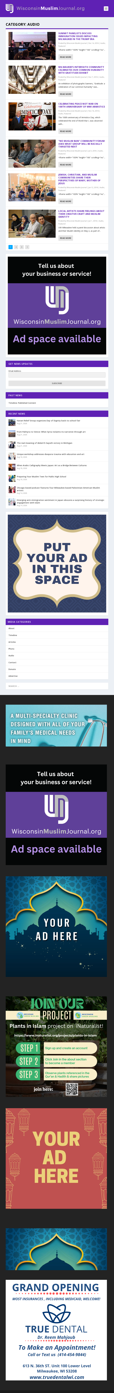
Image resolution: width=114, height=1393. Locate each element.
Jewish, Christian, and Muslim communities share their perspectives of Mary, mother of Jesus (79, 179)
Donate (12, 669)
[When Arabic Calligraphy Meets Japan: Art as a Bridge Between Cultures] (11, 467)
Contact (12, 662)
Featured (61, 46)
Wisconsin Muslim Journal (77, 43)
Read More (65, 57)
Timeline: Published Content (22, 403)
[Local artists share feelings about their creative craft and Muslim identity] (32, 224)
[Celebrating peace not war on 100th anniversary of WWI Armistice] (32, 116)
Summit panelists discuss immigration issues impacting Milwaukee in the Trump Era (78, 36)
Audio (102, 43)
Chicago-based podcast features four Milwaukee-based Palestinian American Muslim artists (58, 489)
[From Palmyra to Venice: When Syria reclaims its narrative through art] (11, 433)
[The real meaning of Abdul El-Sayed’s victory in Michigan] (11, 444)
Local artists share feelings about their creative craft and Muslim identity (81, 214)
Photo (11, 648)
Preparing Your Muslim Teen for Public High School (41, 476)
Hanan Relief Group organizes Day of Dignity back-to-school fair (48, 420)
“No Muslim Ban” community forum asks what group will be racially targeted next (81, 143)
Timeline (12, 635)
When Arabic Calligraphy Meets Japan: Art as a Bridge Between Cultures (52, 465)
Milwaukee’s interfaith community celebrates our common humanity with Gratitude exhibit (81, 70)
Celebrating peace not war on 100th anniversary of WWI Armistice (81, 105)
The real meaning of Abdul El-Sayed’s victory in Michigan (44, 443)
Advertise (13, 676)
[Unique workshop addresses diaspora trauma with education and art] (11, 456)
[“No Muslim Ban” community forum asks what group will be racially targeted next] (32, 154)
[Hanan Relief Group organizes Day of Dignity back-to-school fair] (11, 422)
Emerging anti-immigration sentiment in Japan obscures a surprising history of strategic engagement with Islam (60, 501)
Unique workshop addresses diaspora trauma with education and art (50, 454)
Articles (12, 642)
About (11, 628)
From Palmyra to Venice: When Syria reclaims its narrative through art (51, 431)
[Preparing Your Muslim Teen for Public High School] (11, 478)
